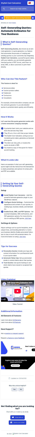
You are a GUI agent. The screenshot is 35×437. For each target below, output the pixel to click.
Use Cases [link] (12, 23)
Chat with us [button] (19, 417)
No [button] (21, 389)
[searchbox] (17, 8)
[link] (17, 347)
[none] (11, 3)
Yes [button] (14, 389)
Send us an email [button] (19, 422)
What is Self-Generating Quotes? (18, 18)
